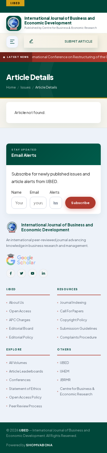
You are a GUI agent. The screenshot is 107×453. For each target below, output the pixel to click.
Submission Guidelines (78, 328)
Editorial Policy (21, 337)
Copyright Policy (73, 320)
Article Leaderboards (26, 371)
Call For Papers (72, 311)
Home (11, 87)
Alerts (54, 192)
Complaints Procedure (78, 337)
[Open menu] (12, 42)
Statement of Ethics (25, 389)
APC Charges (19, 320)
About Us (16, 302)
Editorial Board (21, 328)
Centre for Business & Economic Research (77, 391)
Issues (26, 87)
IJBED (64, 363)
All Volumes (18, 363)
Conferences (20, 380)
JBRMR (65, 380)
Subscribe (80, 203)
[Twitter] (21, 273)
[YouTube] (32, 273)
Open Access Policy (25, 397)
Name (16, 192)
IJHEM (64, 371)
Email (34, 192)
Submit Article (78, 41)
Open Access (20, 311)
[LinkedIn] (43, 273)
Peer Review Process (25, 406)
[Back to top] (94, 443)
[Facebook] (10, 273)
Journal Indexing (73, 302)
